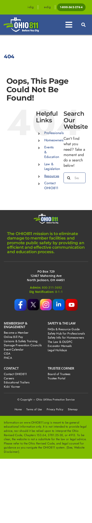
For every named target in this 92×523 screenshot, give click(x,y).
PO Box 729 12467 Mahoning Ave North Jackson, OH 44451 (46, 275)
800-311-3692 (52, 287)
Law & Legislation (52, 166)
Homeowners (54, 140)
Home (18, 409)
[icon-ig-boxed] (46, 301)
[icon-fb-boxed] (20, 301)
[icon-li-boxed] (58, 301)
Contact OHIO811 (51, 185)
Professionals (54, 132)
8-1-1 (59, 292)
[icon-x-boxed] (33, 301)
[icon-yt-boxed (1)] (71, 301)
